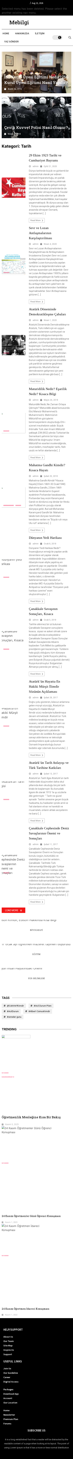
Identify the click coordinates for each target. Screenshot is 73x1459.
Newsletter (9, 1414)
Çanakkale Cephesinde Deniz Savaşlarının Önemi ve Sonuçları (49, 833)
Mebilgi (19, 22)
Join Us (7, 1368)
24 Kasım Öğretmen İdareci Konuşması (25, 1308)
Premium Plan (10, 1419)
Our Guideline (10, 1372)
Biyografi (8, 504)
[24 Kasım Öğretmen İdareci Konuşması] (36, 1238)
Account (7, 1398)
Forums (7, 1423)
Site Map (8, 1345)
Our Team (8, 1341)
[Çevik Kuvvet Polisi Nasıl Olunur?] (36, 117)
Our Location (10, 1402)
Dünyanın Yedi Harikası (45, 537)
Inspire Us (8, 1349)
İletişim (39, 33)
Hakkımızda (22, 33)
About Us (8, 1336)
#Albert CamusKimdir (39, 1011)
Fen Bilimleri (36, 978)
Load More (11, 910)
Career (6, 1377)
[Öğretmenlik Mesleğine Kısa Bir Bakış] (36, 1052)
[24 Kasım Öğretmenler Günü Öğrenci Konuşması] (36, 1143)
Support (7, 1354)
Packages (8, 1389)
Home (6, 33)
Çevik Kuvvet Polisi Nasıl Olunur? (36, 127)
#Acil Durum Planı (42, 1005)
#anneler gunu (14, 1017)
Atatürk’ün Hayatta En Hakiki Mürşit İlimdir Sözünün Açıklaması (44, 686)
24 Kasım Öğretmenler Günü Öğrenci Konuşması (31, 1216)
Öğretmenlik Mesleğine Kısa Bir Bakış (31, 1117)
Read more (35, 220)
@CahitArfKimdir (15, 1005)
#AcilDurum (13, 1011)
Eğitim (36, 954)
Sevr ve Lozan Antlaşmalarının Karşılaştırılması (40, 233)
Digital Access (11, 1381)
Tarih (6, 194)
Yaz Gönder (11, 41)
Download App (11, 1393)
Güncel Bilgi (8, 1076)
